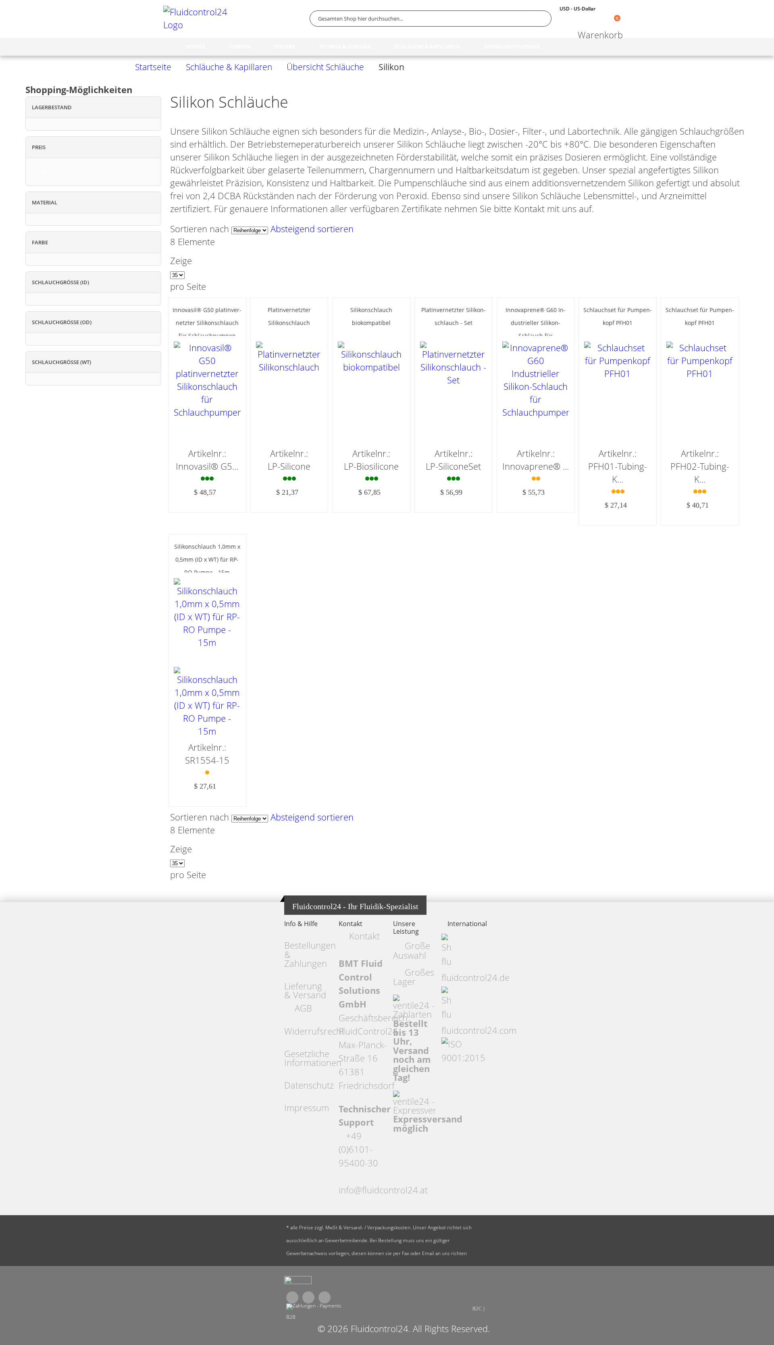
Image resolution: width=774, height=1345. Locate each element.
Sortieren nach (199, 229)
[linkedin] (324, 1297)
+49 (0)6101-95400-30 (358, 1149)
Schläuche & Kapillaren (229, 67)
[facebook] (292, 1297)
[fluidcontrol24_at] (298, 1282)
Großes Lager (413, 977)
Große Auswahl (411, 950)
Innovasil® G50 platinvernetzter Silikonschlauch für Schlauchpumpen (207, 322)
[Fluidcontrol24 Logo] (197, 18)
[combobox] (430, 18)
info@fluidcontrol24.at (383, 1190)
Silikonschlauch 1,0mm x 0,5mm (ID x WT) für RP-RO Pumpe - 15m (207, 559)
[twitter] (308, 1297)
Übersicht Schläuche (325, 67)
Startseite (153, 67)
